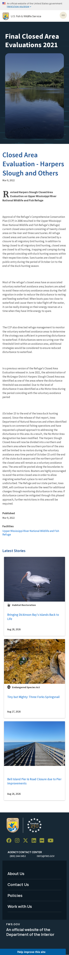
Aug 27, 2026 (14, 711)
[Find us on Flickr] (43, 840)
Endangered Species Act (26, 687)
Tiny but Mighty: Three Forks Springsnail (33, 697)
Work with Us (20, 906)
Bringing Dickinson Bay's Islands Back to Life (33, 617)
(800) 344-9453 (18, 856)
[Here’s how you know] (34, 5)
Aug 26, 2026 (14, 793)
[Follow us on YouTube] (52, 840)
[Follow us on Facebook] (10, 840)
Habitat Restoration (24, 605)
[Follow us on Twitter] (26, 840)
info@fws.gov (45, 856)
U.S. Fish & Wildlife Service (26, 16)
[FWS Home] (6, 16)
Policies (15, 895)
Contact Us (18, 884)
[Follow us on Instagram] (18, 840)
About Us (16, 873)
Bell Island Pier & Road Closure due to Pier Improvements (34, 781)
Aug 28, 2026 (14, 629)
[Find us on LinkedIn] (35, 840)
